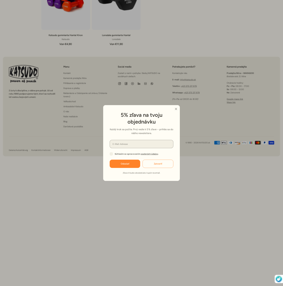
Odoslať (125, 163)
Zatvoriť (158, 163)
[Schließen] (176, 109)
